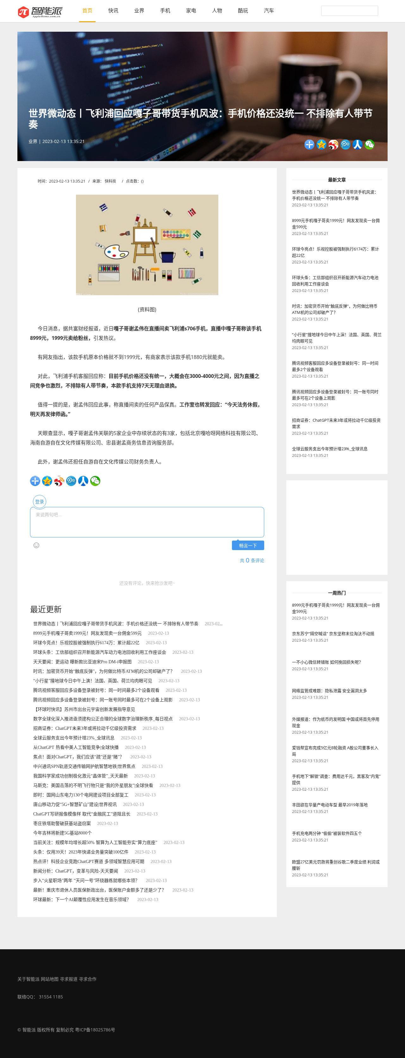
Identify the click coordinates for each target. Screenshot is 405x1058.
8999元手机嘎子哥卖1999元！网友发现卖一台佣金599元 (87, 633)
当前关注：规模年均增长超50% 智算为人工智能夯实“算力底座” (95, 842)
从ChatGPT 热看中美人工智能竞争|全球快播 (76, 747)
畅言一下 (248, 545)
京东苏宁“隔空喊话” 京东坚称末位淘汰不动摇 (333, 633)
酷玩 (243, 10)
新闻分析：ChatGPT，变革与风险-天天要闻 (75, 871)
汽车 (269, 10)
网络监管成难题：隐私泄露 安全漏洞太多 (329, 690)
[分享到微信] (369, 145)
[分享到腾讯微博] (345, 145)
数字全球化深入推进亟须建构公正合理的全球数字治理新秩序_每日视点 (103, 719)
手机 (165, 10)
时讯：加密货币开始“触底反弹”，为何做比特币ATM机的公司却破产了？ (104, 671)
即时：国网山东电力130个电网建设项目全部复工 (80, 795)
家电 (191, 10)
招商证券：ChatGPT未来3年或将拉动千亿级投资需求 (84, 728)
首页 (87, 10)
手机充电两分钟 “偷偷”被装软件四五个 (327, 833)
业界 (139, 10)
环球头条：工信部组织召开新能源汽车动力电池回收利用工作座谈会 (99, 652)
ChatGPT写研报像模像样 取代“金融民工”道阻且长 (81, 814)
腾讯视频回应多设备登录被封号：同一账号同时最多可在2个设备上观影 (103, 700)
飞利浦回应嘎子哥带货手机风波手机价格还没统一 (97, 470)
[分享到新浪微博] (333, 145)
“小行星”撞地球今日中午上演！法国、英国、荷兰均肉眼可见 (92, 680)
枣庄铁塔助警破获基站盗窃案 (62, 823)
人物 (217, 10)
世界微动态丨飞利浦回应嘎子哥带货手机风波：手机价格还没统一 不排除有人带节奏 (115, 623)
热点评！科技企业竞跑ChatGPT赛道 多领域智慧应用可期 (88, 861)
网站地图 (50, 979)
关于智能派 (28, 979)
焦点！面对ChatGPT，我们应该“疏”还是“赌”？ (78, 757)
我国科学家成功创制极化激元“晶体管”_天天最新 (80, 776)
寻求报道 (69, 979)
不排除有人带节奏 (155, 470)
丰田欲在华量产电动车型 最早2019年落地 (330, 805)
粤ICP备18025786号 (95, 1030)
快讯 (113, 10)
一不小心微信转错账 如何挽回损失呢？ (327, 662)
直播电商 (47, 470)
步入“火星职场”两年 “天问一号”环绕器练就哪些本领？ (86, 880)
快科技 (110, 181)
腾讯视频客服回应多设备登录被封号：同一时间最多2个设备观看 (96, 690)
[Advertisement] (333, 528)
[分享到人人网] (357, 145)
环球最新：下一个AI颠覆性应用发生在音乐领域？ (82, 899)
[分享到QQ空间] (321, 145)
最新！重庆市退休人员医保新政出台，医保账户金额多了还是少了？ (99, 890)
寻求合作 (88, 979)
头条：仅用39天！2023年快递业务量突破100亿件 (80, 852)
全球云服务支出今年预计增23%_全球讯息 (74, 738)
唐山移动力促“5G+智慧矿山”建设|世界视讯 (75, 804)
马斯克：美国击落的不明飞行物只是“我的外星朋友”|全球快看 (93, 785)
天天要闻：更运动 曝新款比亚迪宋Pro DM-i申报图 (82, 661)
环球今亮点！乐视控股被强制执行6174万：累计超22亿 (86, 642)
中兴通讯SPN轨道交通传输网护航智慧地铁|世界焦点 (84, 766)
